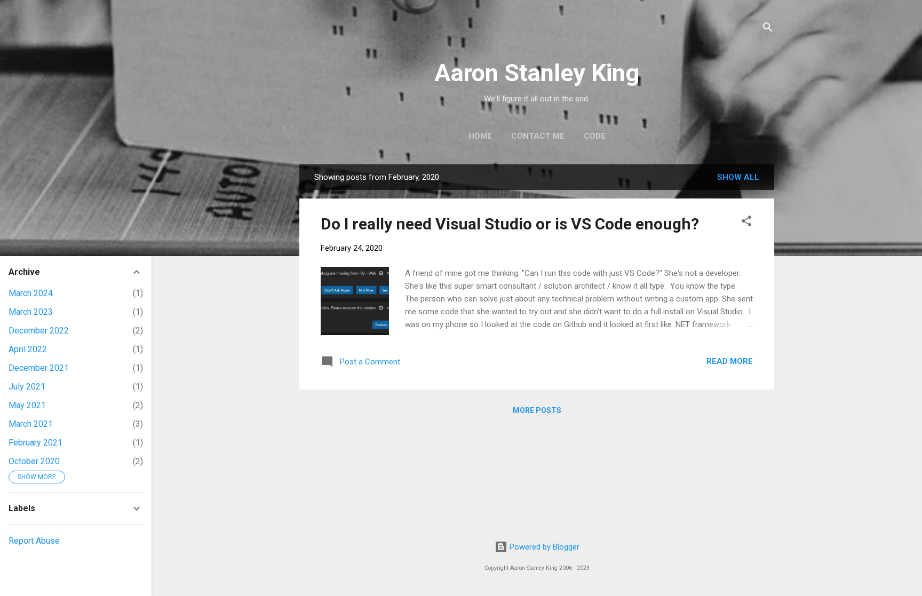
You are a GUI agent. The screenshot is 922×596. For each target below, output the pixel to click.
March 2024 (31, 293)
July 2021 (27, 387)
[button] (746, 222)
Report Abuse (34, 541)
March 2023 (31, 312)
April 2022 (28, 349)
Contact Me (538, 136)
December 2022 (39, 330)
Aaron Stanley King (536, 73)
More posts (537, 410)
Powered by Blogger (543, 547)
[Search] (767, 29)
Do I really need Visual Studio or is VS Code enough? (510, 223)
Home (480, 136)
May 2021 (27, 405)
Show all (738, 177)
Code (595, 136)
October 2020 (34, 461)
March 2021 (31, 424)
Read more (729, 361)
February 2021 (35, 443)
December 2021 (39, 368)
